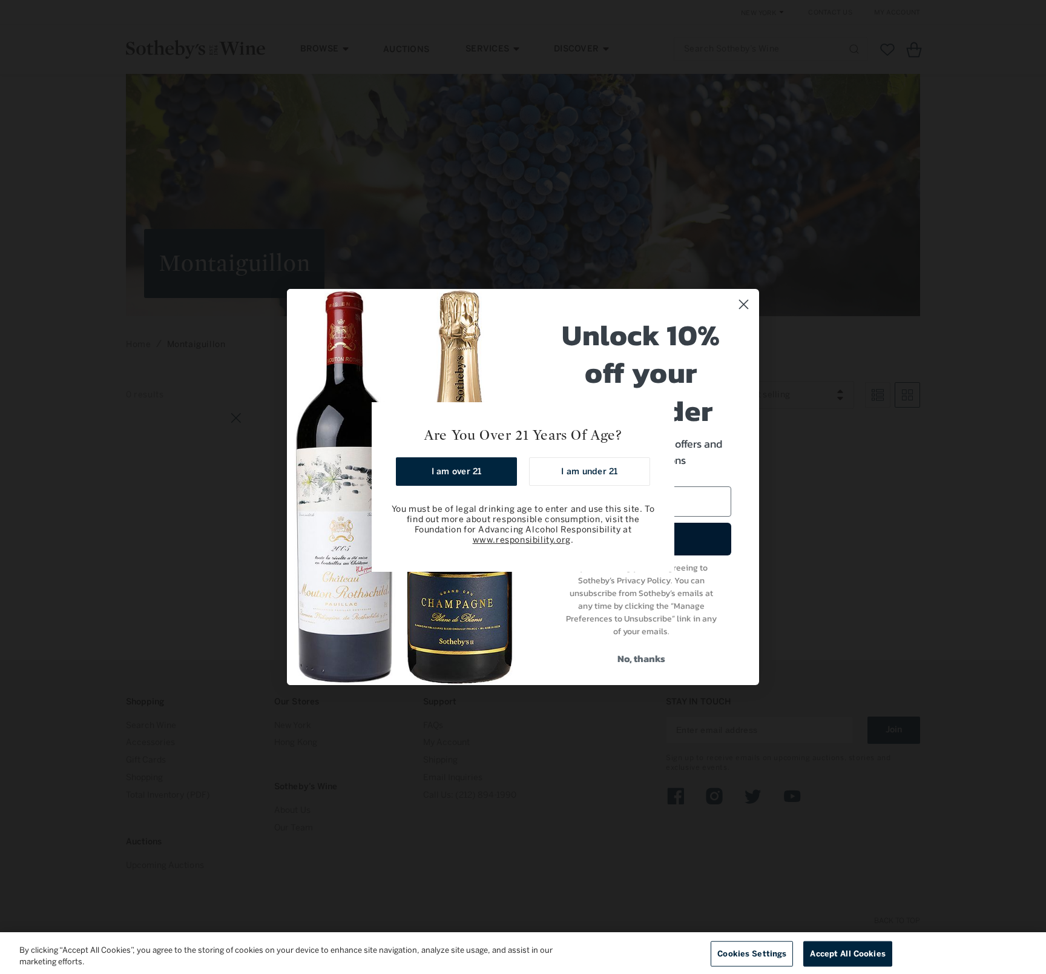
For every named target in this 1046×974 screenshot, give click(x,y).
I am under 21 (589, 471)
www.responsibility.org (522, 540)
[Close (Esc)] (661, 415)
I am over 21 (457, 471)
